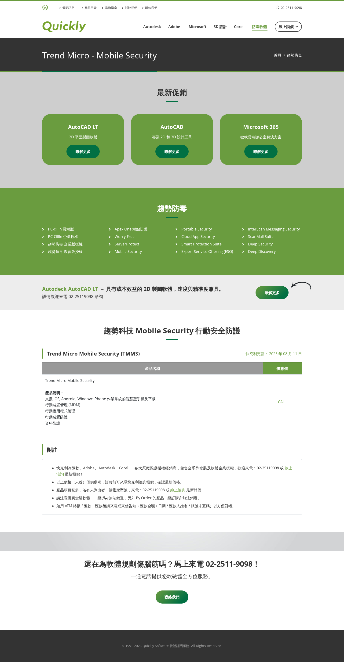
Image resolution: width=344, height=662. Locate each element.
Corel (239, 26)
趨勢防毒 (294, 55)
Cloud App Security (198, 236)
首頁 (277, 55)
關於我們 (131, 8)
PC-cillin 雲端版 (61, 229)
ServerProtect (127, 244)
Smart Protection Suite (201, 244)
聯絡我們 (151, 8)
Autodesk (152, 26)
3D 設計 (220, 26)
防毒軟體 (259, 26)
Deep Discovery (262, 251)
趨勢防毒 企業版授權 (65, 244)
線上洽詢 (177, 490)
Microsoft (197, 26)
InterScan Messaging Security (274, 229)
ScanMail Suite (261, 236)
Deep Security (260, 244)
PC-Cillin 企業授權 (63, 236)
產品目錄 (90, 8)
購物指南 (111, 8)
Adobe (174, 26)
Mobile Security (128, 251)
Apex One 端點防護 (131, 229)
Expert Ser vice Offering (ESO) (207, 251)
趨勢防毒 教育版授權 (65, 251)
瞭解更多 (83, 151)
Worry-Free (125, 236)
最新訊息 (68, 8)
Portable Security (196, 229)
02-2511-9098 (291, 7)
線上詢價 (286, 26)
